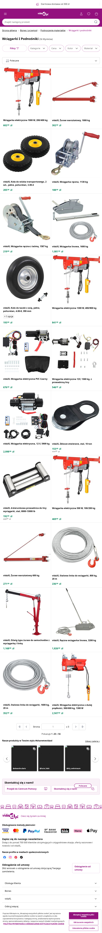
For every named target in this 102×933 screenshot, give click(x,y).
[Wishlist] (88, 13)
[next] (76, 727)
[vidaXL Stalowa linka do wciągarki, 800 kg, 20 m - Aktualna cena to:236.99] (75, 547)
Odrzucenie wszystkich (84, 922)
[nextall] (82, 727)
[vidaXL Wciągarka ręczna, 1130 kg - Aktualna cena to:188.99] (75, 153)
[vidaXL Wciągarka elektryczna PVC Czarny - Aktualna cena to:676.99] (26, 350)
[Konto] (81, 13)
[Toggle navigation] (5, 14)
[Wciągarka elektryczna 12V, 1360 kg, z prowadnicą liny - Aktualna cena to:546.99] (75, 350)
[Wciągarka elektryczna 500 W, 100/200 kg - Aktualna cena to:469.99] (75, 479)
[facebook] (4, 857)
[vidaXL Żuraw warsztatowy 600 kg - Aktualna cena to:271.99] (26, 547)
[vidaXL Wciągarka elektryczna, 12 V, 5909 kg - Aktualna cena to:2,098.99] (26, 415)
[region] (50, 921)
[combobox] (51, 22)
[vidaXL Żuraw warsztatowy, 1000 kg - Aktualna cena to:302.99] (75, 92)
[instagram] (10, 857)
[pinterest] (15, 857)
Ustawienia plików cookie (83, 928)
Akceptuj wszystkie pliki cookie (83, 916)
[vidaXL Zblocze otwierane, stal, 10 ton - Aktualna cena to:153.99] (75, 415)
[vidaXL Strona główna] (43, 14)
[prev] (26, 727)
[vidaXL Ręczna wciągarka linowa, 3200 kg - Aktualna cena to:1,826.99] (75, 612)
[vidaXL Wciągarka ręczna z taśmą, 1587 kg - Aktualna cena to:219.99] (26, 218)
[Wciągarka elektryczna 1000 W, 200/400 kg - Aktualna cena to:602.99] (26, 91)
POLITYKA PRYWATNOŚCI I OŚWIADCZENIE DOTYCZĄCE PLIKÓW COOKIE (33, 924)
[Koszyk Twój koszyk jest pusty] (96, 13)
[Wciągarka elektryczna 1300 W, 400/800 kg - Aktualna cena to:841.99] (75, 279)
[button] (24, 758)
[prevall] (20, 727)
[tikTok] (21, 857)
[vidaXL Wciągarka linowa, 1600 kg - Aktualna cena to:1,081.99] (75, 218)
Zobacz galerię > (92, 741)
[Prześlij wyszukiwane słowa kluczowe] (96, 22)
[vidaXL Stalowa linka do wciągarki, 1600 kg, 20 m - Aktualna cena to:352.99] (26, 676)
